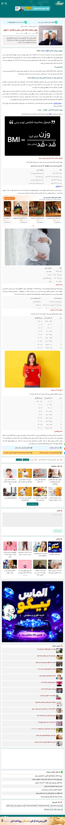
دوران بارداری (57, 103)
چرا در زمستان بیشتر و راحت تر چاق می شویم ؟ (55, 499)
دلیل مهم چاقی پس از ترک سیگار (40, 481)
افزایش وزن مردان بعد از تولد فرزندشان (25, 499)
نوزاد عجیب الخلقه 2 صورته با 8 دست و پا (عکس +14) (40, 573)
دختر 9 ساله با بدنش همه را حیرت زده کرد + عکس (25, 553)
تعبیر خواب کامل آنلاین (56, 806)
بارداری (58, 186)
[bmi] (32, 136)
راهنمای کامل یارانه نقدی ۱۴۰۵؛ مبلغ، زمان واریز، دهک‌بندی (17, 452)
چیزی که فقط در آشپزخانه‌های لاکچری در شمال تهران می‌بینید (48, 776)
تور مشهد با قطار (58, 809)
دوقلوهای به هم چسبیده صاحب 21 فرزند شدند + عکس (10, 554)
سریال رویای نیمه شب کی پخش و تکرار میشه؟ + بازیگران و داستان (47, 779)
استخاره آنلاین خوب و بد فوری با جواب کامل (49, 452)
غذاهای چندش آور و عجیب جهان (22, 448)
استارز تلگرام (9, 806)
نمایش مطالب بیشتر (32, 504)
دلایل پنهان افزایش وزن (11, 498)
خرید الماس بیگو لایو (54, 448)
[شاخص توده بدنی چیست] (32, 369)
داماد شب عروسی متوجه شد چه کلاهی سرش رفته (55, 572)
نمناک (50, 114)
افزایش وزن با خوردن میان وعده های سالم (40, 499)
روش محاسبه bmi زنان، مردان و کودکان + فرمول (20, 30)
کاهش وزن (18, 460)
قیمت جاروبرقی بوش (19, 806)
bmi (47, 51)
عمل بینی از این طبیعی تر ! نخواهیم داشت (40, 554)
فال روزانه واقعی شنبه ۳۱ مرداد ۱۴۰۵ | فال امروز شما (25, 572)
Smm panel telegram (31, 806)
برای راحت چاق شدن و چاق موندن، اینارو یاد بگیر (25, 481)
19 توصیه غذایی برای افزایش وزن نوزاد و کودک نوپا (10, 482)
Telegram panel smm (43, 806)
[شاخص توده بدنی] (32, 247)
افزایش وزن (26, 460)
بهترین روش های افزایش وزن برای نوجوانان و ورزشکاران (55, 482)
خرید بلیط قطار (48, 809)
